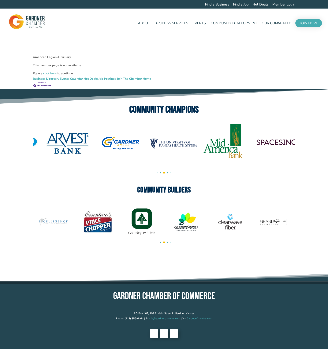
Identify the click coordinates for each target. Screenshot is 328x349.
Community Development (234, 23)
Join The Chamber (129, 79)
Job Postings (107, 79)
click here (50, 73)
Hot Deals (260, 5)
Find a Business (217, 5)
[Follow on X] (164, 333)
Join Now (308, 23)
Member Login (283, 5)
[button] (160, 172)
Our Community (276, 23)
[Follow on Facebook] (154, 333)
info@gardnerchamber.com (164, 318)
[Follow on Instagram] (174, 333)
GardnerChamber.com (199, 318)
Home (147, 79)
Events (199, 23)
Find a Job (241, 5)
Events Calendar (71, 79)
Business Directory (46, 79)
